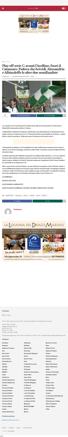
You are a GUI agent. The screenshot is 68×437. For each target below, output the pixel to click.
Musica (26, 409)
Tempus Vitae (50, 383)
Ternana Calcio (50, 388)
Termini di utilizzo (27, 428)
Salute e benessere (51, 364)
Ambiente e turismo (8, 348)
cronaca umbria (7, 406)
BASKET (4, 372)
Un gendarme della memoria (54, 396)
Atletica (4, 364)
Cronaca (4, 385)
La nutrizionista (29, 396)
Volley (47, 409)
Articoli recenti (6, 361)
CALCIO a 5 (5, 377)
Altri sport (5, 343)
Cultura (4, 409)
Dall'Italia (26, 345)
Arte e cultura (6, 359)
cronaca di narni (7, 390)
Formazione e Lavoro (30, 364)
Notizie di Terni (50, 348)
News (47, 345)
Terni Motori (49, 390)
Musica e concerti (51, 343)
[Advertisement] (34, 2)
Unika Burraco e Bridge (53, 401)
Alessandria (18, 195)
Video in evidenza (51, 404)
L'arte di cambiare (29, 390)
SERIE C (44, 195)
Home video (27, 375)
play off (38, 195)
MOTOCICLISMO (29, 406)
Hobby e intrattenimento (31, 372)
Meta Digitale (11, 431)
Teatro (48, 380)
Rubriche (48, 361)
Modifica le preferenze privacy (10, 420)
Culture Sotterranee (8, 412)
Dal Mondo (27, 343)
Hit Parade (27, 367)
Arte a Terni (5, 353)
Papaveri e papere (51, 351)
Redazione (6, 76)
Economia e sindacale (30, 353)
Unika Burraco (50, 398)
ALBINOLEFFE (9, 195)
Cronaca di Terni (7, 398)
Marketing (27, 404)
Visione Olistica (50, 406)
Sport (47, 377)
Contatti (4, 428)
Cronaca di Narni (7, 393)
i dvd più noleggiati (30, 380)
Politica (48, 353)
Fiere (25, 361)
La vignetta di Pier (29, 398)
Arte (3, 351)
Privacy (18, 428)
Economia (27, 351)
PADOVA (32, 195)
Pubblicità (11, 428)
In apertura (27, 385)
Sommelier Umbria (51, 375)
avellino (26, 195)
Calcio (8, 61)
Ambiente (5, 345)
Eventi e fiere (28, 359)
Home (3, 61)
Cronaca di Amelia (7, 388)
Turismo (48, 393)
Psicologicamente (51, 359)
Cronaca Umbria (7, 404)
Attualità (4, 367)
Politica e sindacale (52, 356)
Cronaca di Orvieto (8, 396)
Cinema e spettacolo (8, 380)
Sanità (48, 369)
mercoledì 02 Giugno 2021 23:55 (20, 76)
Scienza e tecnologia (52, 372)
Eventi (26, 356)
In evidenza (27, 388)
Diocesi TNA (27, 348)
